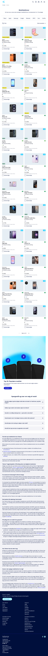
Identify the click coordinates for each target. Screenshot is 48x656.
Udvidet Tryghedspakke (19, 563)
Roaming (5, 456)
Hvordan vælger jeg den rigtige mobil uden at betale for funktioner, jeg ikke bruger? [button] (23, 402)
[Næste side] (29, 333)
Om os (3, 604)
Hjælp (26, 604)
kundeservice (31, 583)
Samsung (4, 621)
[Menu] (45, 2)
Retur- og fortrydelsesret (29, 610)
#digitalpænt (5, 610)
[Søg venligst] (33, 2)
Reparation (27, 614)
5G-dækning (8, 516)
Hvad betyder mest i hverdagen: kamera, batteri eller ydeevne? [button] (20, 418)
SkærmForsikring (7, 451)
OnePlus (4, 624)
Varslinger (27, 607)
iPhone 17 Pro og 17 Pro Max (30, 621)
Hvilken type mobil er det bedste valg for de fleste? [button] (17, 407)
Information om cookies (7, 648)
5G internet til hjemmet (29, 631)
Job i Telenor (4, 607)
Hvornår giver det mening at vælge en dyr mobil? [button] (16, 423)
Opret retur (27, 612)
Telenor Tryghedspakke (18, 467)
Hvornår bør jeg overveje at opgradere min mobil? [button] (16, 428)
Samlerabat (42, 535)
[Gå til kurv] (38, 2)
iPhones (31, 482)
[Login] (41, 2)
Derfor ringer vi (5, 645)
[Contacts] (35, 2)
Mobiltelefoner (27, 623)
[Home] (3, 2)
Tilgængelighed (5, 649)
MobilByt (18, 528)
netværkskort (6, 449)
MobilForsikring (18, 556)
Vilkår (3, 651)
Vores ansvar (5, 609)
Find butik (27, 609)
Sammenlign (7, 48)
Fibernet (26, 629)
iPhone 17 (26, 618)
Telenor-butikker (41, 587)
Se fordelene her (40, 533)
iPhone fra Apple (5, 618)
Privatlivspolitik (5, 652)
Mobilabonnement (28, 624)
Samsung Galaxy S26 (29, 626)
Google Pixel (4, 623)
